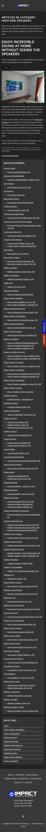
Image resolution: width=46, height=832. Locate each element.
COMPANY (19, 775)
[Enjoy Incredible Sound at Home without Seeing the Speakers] (23, 86)
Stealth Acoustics (11, 753)
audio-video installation (13, 757)
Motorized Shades (11, 741)
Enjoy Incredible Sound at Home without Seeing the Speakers (21, 48)
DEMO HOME (36, 778)
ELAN (6, 725)
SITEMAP (28, 782)
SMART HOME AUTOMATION (16, 778)
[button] (3, 5)
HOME (10, 775)
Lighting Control (10, 737)
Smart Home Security (12, 749)
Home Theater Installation (14, 729)
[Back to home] (23, 5)
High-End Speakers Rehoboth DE (16, 149)
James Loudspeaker (12, 733)
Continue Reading (10, 156)
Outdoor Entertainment (13, 745)
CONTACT (18, 782)
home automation (11, 761)
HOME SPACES (32, 775)
